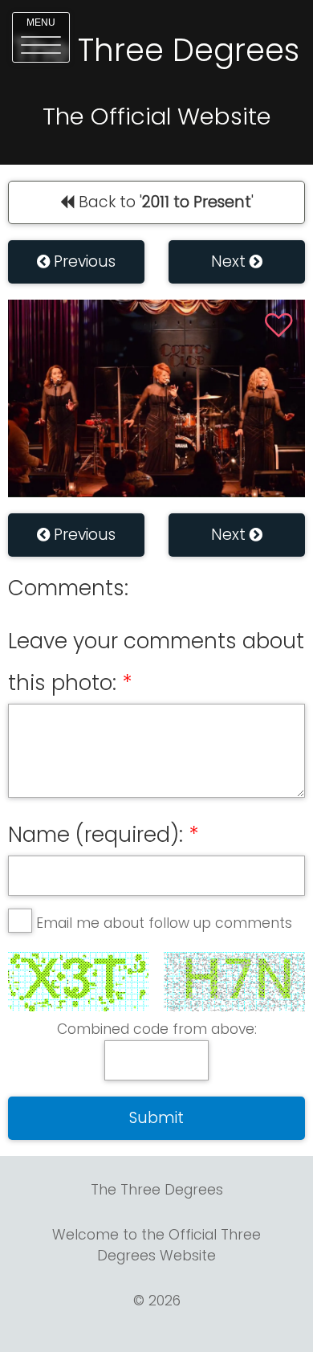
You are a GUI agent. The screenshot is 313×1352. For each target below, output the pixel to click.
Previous (83, 261)
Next (230, 261)
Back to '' (164, 202)
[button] (41, 37)
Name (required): (95, 834)
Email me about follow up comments (164, 923)
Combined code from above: (157, 1029)
